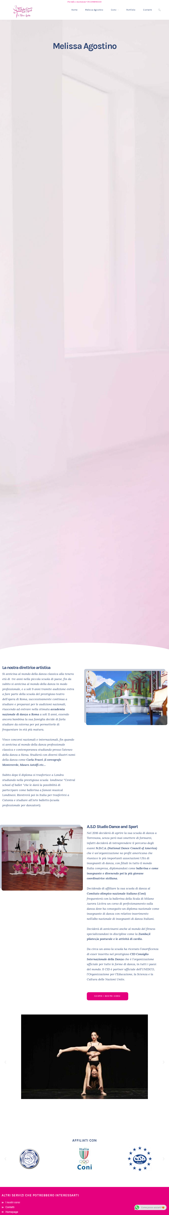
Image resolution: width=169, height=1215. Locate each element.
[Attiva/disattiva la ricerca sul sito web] (159, 10)
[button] (5, 1062)
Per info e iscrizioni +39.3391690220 (84, 1)
